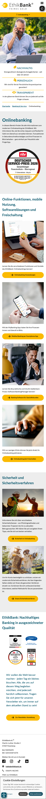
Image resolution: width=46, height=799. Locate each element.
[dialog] (23, 788)
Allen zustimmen (36, 794)
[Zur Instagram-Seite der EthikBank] (11, 761)
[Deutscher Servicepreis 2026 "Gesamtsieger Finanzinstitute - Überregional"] (23, 166)
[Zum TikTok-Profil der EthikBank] (19, 761)
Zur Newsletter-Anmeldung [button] (25, 717)
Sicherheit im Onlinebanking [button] (25, 539)
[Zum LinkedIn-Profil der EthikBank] (26, 761)
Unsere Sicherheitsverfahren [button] (25, 599)
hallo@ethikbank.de (13, 766)
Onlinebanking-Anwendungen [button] (24, 275)
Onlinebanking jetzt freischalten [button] (25, 459)
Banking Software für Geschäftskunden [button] (24, 397)
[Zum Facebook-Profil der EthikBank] (3, 761)
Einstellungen (8, 794)
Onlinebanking (23, 15)
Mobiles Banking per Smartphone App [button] (25, 336)
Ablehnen (23, 794)
